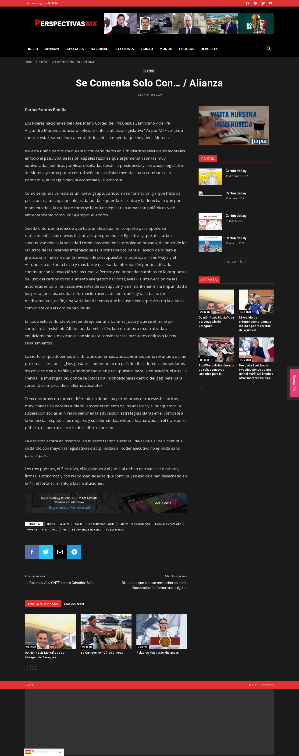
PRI (65, 529)
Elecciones (124, 49)
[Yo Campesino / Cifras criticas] (106, 631)
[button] (268, 49)
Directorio (267, 685)
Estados (186, 49)
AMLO (78, 524)
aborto (50, 524)
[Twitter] (263, 3)
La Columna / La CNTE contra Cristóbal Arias (59, 583)
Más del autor (74, 604)
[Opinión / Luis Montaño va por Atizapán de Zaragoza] (50, 631)
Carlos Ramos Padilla (100, 524)
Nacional (99, 49)
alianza (65, 524)
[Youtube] (270, 3)
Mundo (166, 49)
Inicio (28, 62)
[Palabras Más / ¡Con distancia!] (161, 631)
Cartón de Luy (236, 171)
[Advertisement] (149, 722)
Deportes (209, 49)
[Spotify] (255, 3)
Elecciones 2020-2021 (168, 524)
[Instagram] (247, 3)
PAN (44, 529)
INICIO (33, 49)
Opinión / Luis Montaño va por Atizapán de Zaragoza (216, 322)
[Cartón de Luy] (210, 176)
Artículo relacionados (43, 604)
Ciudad (147, 49)
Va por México (115, 529)
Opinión (52, 49)
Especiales (74, 49)
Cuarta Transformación (135, 524)
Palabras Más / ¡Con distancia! (157, 652)
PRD (54, 529)
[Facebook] (239, 3)
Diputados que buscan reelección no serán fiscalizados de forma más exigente (154, 585)
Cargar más (234, 262)
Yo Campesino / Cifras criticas (102, 652)
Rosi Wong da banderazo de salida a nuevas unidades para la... (216, 370)
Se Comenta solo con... (86, 529)
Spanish (38, 752)
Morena (32, 529)
